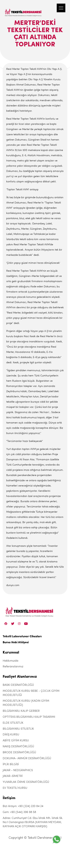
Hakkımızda (10, 660)
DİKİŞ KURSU (11, 734)
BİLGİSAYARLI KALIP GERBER (21, 711)
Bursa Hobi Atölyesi (16, 642)
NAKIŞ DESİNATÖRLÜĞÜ (18, 746)
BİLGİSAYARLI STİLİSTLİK (18, 728)
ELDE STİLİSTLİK (13, 723)
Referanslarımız (13, 666)
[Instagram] (19, 623)
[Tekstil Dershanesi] (23, 9)
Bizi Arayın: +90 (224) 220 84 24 (23, 806)
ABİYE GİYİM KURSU (16, 740)
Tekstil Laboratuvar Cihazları (22, 636)
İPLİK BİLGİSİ (11, 764)
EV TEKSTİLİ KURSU (15, 788)
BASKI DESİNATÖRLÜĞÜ (18, 685)
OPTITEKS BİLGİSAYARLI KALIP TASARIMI (29, 717)
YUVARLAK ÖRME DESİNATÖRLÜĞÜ (26, 782)
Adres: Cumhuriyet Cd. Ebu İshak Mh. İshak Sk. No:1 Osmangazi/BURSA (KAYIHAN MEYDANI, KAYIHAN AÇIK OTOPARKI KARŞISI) (33, 822)
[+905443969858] (56, 839)
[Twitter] (12, 623)
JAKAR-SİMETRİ (13, 776)
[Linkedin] (26, 623)
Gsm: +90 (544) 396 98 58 (19, 812)
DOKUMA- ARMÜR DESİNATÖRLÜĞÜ (27, 758)
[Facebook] (5, 623)
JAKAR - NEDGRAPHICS (18, 770)
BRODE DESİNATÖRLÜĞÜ (19, 752)
